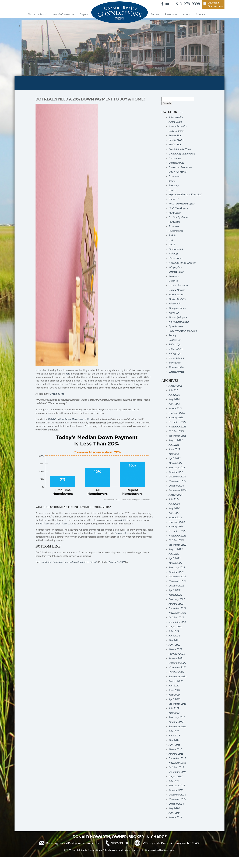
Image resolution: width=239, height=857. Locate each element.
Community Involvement (181, 153)
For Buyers (174, 212)
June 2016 (174, 735)
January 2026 (175, 417)
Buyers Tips (174, 135)
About (186, 14)
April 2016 (174, 744)
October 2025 (176, 431)
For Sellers (174, 221)
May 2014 (173, 808)
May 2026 (173, 399)
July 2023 (173, 553)
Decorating (174, 158)
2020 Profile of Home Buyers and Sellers (70, 419)
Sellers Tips (174, 344)
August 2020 (175, 681)
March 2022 (175, 594)
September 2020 (177, 676)
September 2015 (177, 771)
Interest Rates (175, 271)
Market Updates (177, 299)
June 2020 (174, 690)
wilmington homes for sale (83, 562)
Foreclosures (175, 230)
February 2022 (176, 599)
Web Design (131, 850)
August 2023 (175, 549)
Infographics (175, 267)
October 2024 (176, 485)
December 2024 (177, 476)
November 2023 (177, 535)
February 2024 (176, 522)
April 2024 (174, 513)
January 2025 (175, 472)
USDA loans (61, 523)
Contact (200, 14)
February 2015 (176, 785)
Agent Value (175, 121)
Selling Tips (174, 353)
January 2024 (175, 526)
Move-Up (173, 312)
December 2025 (177, 422)
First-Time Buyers (178, 208)
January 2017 (175, 722)
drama (171, 180)
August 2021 (175, 626)
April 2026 (174, 403)
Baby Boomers (176, 130)
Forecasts (173, 226)
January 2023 (175, 572)
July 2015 (173, 781)
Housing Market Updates (181, 262)
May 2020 (173, 694)
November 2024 (177, 481)
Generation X (175, 249)
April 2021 (174, 644)
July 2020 (173, 685)
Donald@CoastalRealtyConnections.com (72, 843)
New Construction (178, 321)
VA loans (45, 523)
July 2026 (173, 390)
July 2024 (173, 499)
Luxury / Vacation (178, 285)
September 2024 (177, 490)
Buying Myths (175, 140)
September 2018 (177, 703)
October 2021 (176, 617)
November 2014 (177, 799)
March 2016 (175, 749)
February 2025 (176, 467)
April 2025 (174, 458)
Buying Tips (174, 144)
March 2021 (175, 649)
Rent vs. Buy (175, 340)
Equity (171, 190)
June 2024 (174, 503)
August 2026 (175, 385)
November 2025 (177, 426)
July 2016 (173, 731)
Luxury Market (176, 290)
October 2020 (176, 672)
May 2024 (173, 508)
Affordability (175, 117)
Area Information (63, 14)
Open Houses (175, 326)
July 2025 (173, 444)
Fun (170, 240)
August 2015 (175, 776)
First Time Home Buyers (181, 203)
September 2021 (177, 622)
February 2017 (176, 717)
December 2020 (177, 662)
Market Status (176, 294)
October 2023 (176, 540)
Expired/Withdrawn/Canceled (184, 194)
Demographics (176, 162)
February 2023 (176, 567)
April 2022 (174, 590)
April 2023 (174, 558)
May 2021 (173, 640)
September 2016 (177, 726)
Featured (173, 199)
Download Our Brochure (215, 4)
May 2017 (173, 712)
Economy (173, 185)
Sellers (155, 14)
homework (120, 533)
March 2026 (175, 408)
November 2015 (177, 762)
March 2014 (175, 817)
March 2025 (175, 463)
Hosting (145, 850)
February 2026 (176, 413)
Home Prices (175, 258)
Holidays (173, 253)
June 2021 (174, 635)
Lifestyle (173, 280)
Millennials (174, 303)
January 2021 (175, 658)
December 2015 (177, 758)
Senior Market (176, 358)
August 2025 (175, 440)
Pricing (172, 335)
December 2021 (177, 608)
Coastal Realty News (179, 149)
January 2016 (175, 753)
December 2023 (177, 531)
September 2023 (177, 544)
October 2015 (176, 767)
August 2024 (175, 494)
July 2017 (173, 708)
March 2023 (175, 562)
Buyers (84, 14)
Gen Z (171, 244)
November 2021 (177, 612)
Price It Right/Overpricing (182, 330)
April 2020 (174, 699)
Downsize (173, 176)
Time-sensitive (176, 367)
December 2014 (177, 794)
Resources (171, 14)
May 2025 (173, 453)
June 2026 (174, 394)
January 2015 (175, 790)
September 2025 (177, 435)
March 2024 (175, 517)
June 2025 (174, 449)
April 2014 (174, 812)
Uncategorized (176, 371)
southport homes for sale (54, 562)
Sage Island (169, 850)
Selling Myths (175, 349)
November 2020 (177, 667)
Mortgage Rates (176, 308)
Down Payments (177, 171)
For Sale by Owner (178, 217)
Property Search (37, 14)
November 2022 (177, 581)
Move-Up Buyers (177, 317)
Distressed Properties (180, 167)
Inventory (173, 276)
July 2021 (173, 631)
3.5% (122, 520)
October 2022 (176, 585)
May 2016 (173, 740)
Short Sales (174, 362)
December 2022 (177, 576)
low (68, 373)
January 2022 (175, 603)
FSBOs (172, 235)
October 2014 (176, 803)
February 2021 (176, 653)
